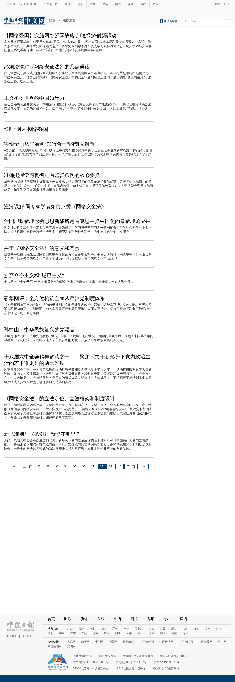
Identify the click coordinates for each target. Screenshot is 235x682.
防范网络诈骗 (107, 656)
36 (83, 466)
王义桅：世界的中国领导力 (34, 98)
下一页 (131, 466)
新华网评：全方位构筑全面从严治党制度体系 (54, 298)
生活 (105, 4)
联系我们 (27, 636)
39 (110, 466)
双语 (156, 4)
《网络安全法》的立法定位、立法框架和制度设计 (59, 398)
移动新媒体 (171, 21)
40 (119, 466)
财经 (92, 4)
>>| (144, 466)
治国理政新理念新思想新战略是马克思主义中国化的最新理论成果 (77, 221)
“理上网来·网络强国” (27, 129)
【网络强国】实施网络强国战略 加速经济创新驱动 (60, 35)
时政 (67, 4)
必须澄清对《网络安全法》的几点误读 (47, 67)
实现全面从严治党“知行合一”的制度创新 (49, 144)
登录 (217, 4)
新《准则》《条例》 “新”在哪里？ (42, 434)
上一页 (27, 466)
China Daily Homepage (22, 4)
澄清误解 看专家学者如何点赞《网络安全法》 (55, 206)
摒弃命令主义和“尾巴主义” (34, 275)
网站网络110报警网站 (165, 668)
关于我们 (11, 636)
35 (74, 466)
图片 (118, 4)
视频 (130, 4)
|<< (14, 466)
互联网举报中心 (82, 656)
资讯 (80, 4)
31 (39, 466)
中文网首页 (51, 4)
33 (57, 466)
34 (65, 466)
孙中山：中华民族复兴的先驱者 (39, 329)
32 (48, 466)
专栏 (143, 4)
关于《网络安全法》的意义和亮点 (42, 248)
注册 (226, 4)
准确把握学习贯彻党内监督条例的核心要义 (52, 175)
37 (92, 466)
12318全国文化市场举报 (130, 668)
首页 (51, 619)
